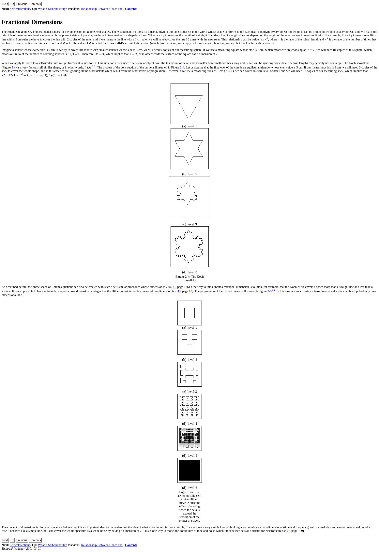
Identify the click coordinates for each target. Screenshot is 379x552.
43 (179, 291)
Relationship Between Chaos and (102, 8)
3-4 (13, 67)
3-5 (269, 291)
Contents (131, 8)
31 (174, 287)
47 (288, 530)
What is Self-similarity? (52, 8)
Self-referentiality (20, 8)
